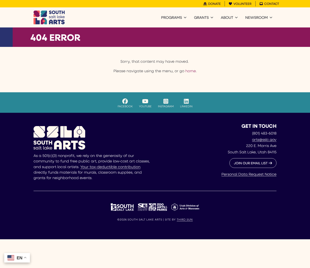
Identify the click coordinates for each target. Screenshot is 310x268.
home (190, 70)
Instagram (166, 106)
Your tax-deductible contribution (110, 166)
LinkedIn (186, 106)
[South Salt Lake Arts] (49, 17)
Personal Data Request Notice (248, 174)
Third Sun (185, 219)
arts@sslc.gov (264, 139)
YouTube (145, 106)
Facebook (125, 106)
